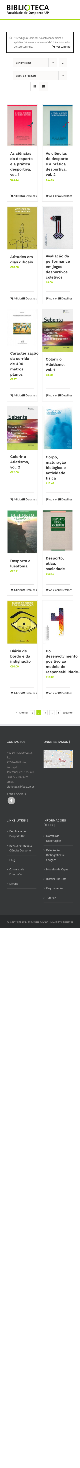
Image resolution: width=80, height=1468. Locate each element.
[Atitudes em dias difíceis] (22, 228)
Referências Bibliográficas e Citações (55, 855)
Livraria (13, 884)
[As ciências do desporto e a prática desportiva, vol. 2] (57, 125)
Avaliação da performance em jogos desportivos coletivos (58, 266)
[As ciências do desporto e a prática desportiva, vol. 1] (22, 125)
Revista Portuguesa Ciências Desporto (20, 848)
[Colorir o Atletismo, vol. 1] (57, 330)
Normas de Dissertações (53, 838)
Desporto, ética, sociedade (55, 563)
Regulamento (54, 888)
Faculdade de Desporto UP (17, 833)
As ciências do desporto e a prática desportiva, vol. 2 (57, 164)
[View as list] (43, 86)
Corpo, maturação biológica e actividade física (56, 467)
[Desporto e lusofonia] (22, 532)
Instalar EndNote (56, 879)
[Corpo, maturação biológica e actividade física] (57, 428)
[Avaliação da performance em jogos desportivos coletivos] (57, 227)
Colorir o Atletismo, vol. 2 (19, 461)
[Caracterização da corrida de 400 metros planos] (22, 327)
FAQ (12, 860)
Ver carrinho (63, 46)
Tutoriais (51, 898)
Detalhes (30, 196)
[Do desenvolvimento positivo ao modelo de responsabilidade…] (57, 622)
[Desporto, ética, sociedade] (57, 530)
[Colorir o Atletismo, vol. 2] (22, 428)
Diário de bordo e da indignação (20, 656)
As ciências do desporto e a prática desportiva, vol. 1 (21, 164)
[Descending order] (63, 62)
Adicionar (18, 196)
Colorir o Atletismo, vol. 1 (55, 364)
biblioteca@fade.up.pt (20, 786)
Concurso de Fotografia (16, 872)
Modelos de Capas (57, 869)
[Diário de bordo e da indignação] (22, 622)
